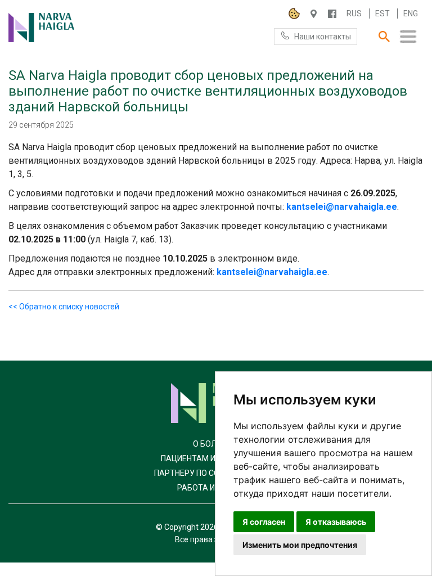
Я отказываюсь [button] (335, 521)
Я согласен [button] (263, 521)
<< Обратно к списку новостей (63, 306)
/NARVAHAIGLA (332, 14)
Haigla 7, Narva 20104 (313, 14)
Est (382, 13)
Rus (354, 13)
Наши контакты (322, 36)
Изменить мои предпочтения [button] (299, 545)
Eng (410, 13)
